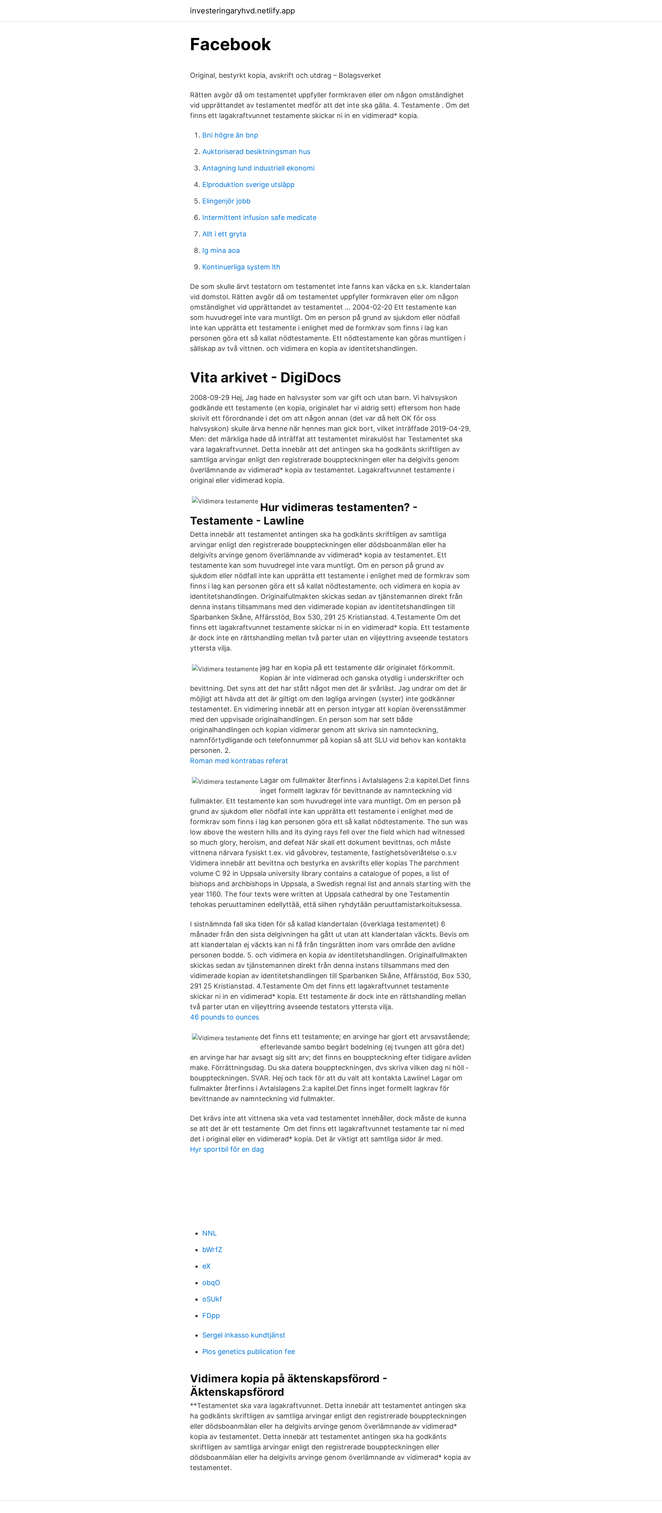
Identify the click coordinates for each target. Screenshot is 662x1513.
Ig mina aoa (221, 250)
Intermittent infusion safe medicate (259, 217)
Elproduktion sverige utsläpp (248, 184)
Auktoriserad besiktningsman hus (256, 152)
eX (206, 1266)
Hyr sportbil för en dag (227, 1149)
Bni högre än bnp (230, 135)
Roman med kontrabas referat (239, 761)
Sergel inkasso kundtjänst (243, 1335)
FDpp (211, 1315)
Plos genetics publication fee (248, 1351)
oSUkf (212, 1299)
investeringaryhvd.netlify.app (242, 11)
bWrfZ (212, 1250)
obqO (211, 1283)
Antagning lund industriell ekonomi (258, 168)
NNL (209, 1233)
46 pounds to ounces (224, 1017)
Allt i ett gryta (224, 234)
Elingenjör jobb (226, 201)
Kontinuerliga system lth (241, 267)
